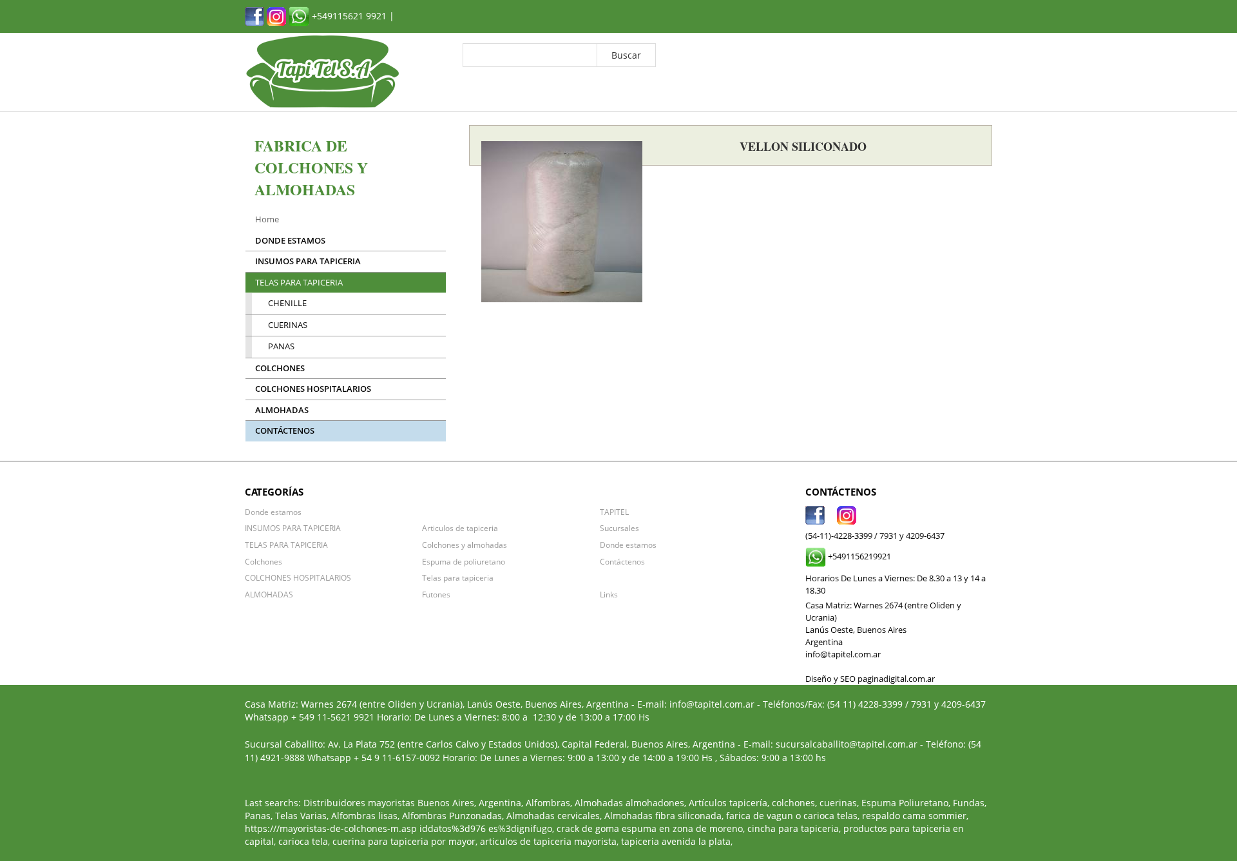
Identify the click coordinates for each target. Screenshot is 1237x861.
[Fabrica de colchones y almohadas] (254, 15)
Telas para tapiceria (458, 577)
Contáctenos (284, 430)
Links (609, 594)
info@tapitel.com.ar (711, 704)
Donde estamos (290, 240)
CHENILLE (287, 303)
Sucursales (619, 528)
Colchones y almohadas (464, 544)
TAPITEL (614, 512)
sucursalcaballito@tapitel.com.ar (846, 744)
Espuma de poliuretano (463, 561)
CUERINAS (287, 325)
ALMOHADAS (282, 410)
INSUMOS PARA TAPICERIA (308, 261)
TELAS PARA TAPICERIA (299, 282)
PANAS (281, 346)
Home (267, 219)
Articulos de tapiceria (460, 528)
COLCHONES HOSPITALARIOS (313, 388)
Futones (436, 594)
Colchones (280, 368)
